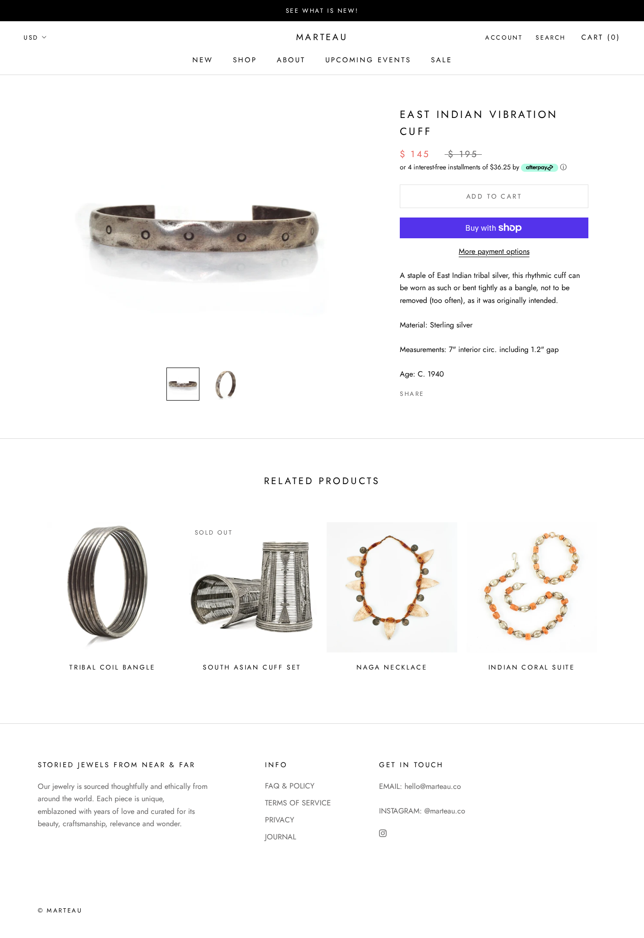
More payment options (494, 251)
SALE (441, 60)
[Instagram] (383, 833)
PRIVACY (279, 819)
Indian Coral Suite (531, 667)
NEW (202, 60)
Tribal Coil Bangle (112, 667)
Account (503, 37)
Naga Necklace (391, 667)
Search (551, 37)
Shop (245, 60)
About (291, 60)
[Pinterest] (458, 391)
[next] (614, 593)
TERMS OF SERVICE (298, 802)
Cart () (600, 37)
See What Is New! (322, 10)
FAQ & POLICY (289, 785)
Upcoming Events (368, 60)
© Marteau (60, 910)
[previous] (29, 593)
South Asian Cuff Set (252, 667)
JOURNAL (280, 836)
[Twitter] (445, 391)
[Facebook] (433, 391)
